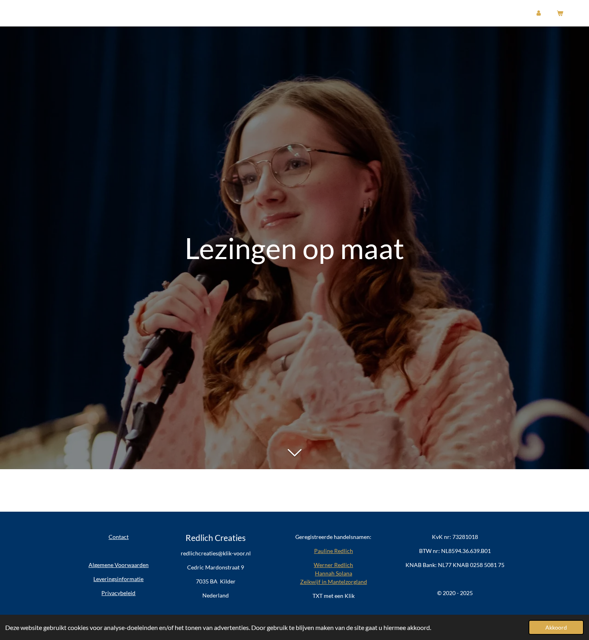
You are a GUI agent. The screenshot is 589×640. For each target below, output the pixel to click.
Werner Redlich (333, 564)
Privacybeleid (118, 592)
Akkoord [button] (556, 627)
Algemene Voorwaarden (119, 564)
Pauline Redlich (333, 550)
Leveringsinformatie (118, 578)
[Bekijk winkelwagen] (559, 13)
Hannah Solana (333, 573)
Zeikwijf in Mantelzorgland (333, 581)
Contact (119, 536)
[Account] (538, 13)
